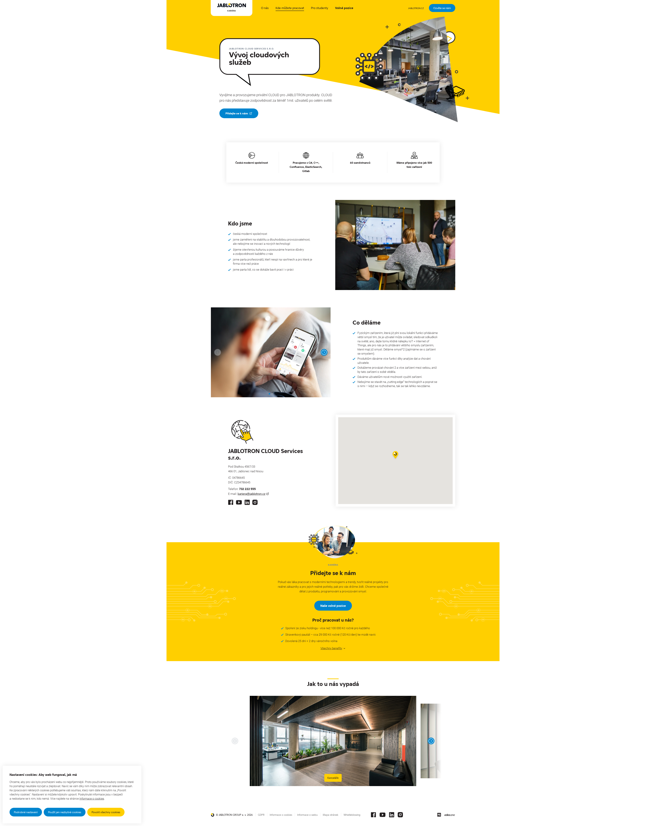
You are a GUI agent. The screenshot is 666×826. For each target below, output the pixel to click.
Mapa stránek (330, 814)
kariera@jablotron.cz (251, 494)
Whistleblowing (352, 814)
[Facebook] (230, 502)
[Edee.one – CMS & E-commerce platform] (449, 815)
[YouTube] (239, 502)
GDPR (261, 814)
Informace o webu (307, 814)
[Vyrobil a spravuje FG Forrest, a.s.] (439, 815)
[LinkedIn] (247, 502)
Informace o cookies (91, 798)
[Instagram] (255, 502)
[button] (395, 455)
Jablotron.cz (416, 8)
